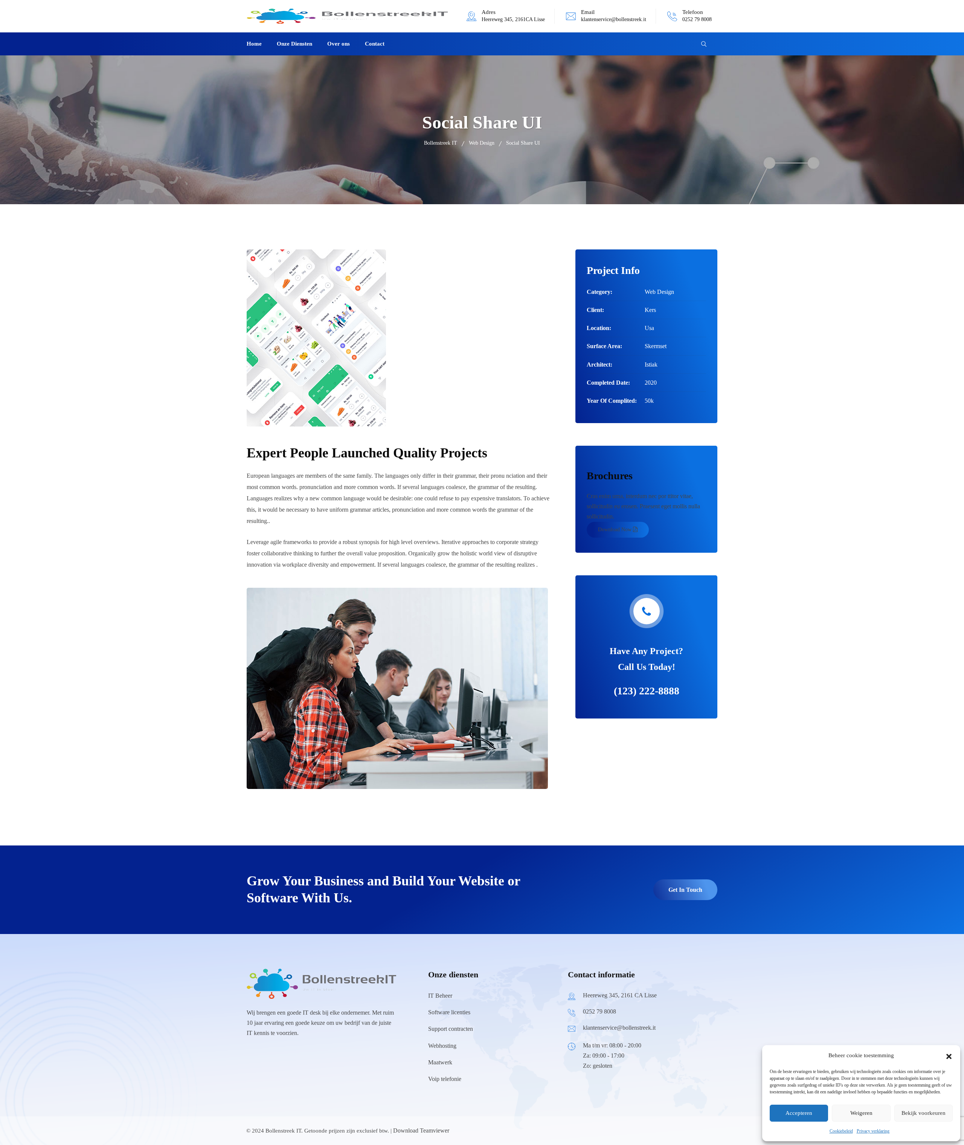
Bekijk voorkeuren (923, 1113)
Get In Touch (685, 890)
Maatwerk (440, 1062)
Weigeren (861, 1113)
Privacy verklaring (873, 1131)
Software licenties (449, 1012)
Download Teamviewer (421, 1130)
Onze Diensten (294, 44)
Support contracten (450, 1029)
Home (254, 44)
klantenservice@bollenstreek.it (613, 19)
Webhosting (442, 1046)
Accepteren (799, 1113)
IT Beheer (440, 995)
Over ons (338, 44)
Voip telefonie (444, 1079)
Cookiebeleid (841, 1131)
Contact (374, 44)
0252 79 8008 (697, 19)
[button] (949, 1055)
